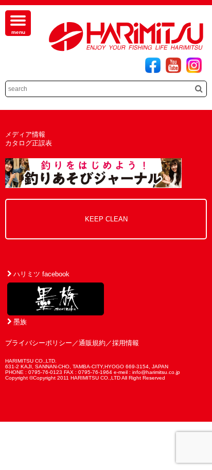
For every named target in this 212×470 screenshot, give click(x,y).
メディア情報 (25, 134)
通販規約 (92, 343)
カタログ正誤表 (28, 143)
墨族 (19, 322)
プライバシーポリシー (38, 343)
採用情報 (125, 343)
